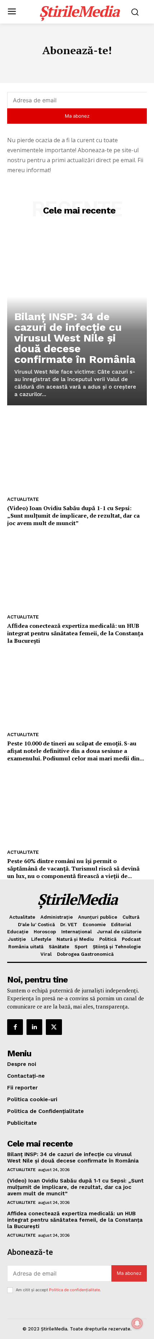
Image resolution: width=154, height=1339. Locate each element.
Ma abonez (77, 116)
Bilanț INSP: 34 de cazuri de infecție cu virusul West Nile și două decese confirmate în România (74, 337)
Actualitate (23, 499)
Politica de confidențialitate (74, 1289)
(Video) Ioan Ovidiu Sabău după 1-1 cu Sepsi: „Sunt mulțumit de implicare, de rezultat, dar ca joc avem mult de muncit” (73, 515)
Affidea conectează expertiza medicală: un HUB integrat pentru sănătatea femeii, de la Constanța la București (75, 633)
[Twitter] (54, 1027)
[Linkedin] (34, 1027)
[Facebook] (15, 1027)
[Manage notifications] (137, 1323)
